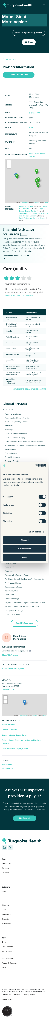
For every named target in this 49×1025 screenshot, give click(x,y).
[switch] (42, 505)
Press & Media (7, 947)
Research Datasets (9, 963)
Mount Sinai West (9, 724)
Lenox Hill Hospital (9, 730)
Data (4, 909)
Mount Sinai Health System (13, 669)
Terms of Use (7, 1000)
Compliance (6, 919)
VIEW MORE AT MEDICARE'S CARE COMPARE (29, 389)
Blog (4, 942)
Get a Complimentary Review (28, 32)
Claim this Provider (19, 75)
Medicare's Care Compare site (19, 295)
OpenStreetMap (23, 715)
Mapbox (44, 715)
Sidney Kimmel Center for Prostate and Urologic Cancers (21, 741)
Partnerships (7, 951)
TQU (4, 968)
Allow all (24, 540)
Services (5, 868)
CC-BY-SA (35, 715)
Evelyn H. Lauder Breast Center (14, 735)
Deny (24, 557)
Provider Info (9, 59)
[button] (24, 702)
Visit (31, 128)
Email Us (17, 995)
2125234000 (7, 764)
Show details (35, 532)
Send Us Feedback (24, 623)
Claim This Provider (10, 655)
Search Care (6, 863)
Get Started (24, 818)
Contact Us (6, 995)
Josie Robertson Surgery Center (15, 748)
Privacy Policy (29, 995)
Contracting (6, 914)
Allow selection (24, 549)
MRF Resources (8, 958)
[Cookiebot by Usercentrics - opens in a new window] (35, 465)
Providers (6, 873)
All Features (6, 924)
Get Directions (8, 689)
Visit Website (7, 768)
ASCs (4, 891)
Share (30, 42)
